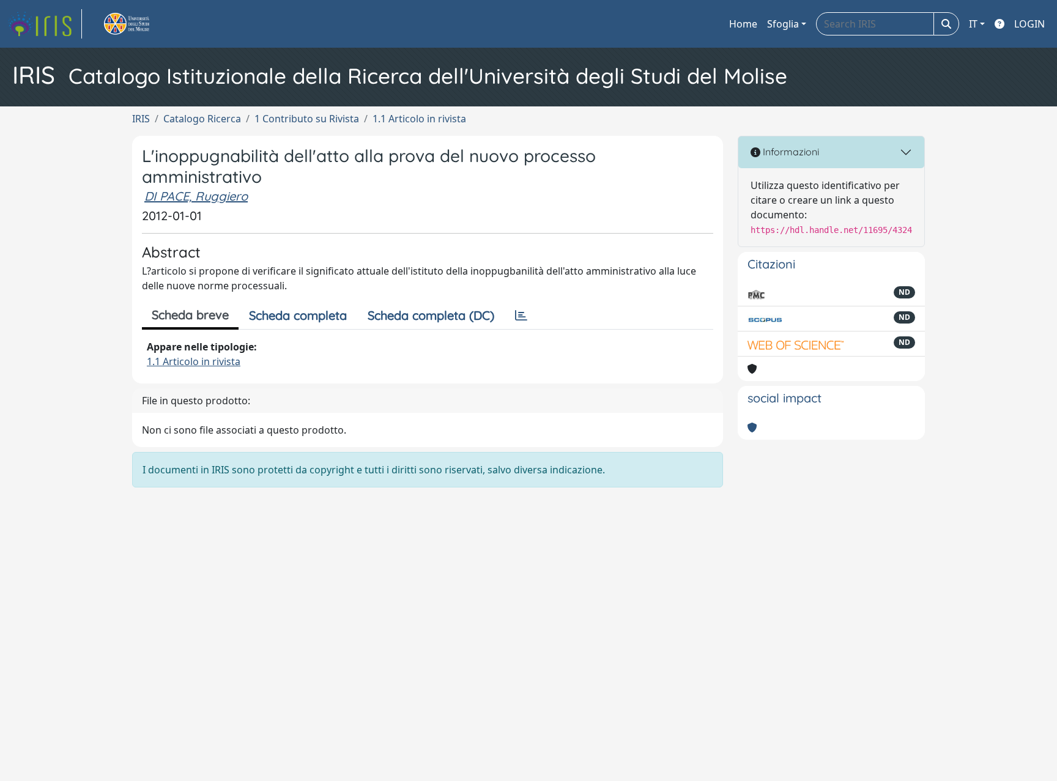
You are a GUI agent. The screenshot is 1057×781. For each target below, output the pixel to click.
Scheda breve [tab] (190, 314)
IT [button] (973, 24)
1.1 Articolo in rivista (419, 118)
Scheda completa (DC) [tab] (431, 315)
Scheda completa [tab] (298, 315)
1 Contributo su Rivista (306, 118)
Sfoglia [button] (783, 24)
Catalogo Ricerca (202, 118)
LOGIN (1029, 24)
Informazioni (789, 152)
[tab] (521, 315)
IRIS (141, 118)
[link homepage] (44, 24)
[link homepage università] (141, 24)
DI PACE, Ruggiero (196, 196)
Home (743, 24)
